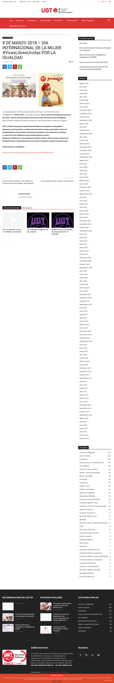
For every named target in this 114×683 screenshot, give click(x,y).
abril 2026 (83, 97)
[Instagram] (102, 1)
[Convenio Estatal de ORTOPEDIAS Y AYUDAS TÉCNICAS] (45, 630)
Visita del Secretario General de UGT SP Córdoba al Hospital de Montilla (93, 68)
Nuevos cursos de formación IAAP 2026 (93, 62)
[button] (109, 21)
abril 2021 (83, 244)
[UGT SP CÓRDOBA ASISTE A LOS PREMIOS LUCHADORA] (13, 220)
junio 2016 (83, 425)
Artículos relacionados (12, 208)
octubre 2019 (84, 301)
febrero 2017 (84, 398)
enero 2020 (83, 291)
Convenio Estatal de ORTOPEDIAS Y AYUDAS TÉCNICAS (60, 629)
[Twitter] (106, 1)
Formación (58, 20)
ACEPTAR (57, 681)
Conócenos (31, 20)
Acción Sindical (45, 20)
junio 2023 (83, 167)
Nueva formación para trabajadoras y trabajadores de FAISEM (92, 56)
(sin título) (83, 43)
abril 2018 (83, 355)
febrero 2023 (84, 180)
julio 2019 (83, 308)
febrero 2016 (84, 438)
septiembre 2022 (85, 194)
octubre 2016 (84, 412)
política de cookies (50, 679)
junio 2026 (83, 90)
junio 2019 (83, 311)
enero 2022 (83, 217)
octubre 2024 (84, 130)
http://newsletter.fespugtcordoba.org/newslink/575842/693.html (27, 153)
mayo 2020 (83, 278)
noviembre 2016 (85, 408)
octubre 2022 (84, 190)
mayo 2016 (83, 428)
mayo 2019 (83, 314)
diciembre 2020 (85, 257)
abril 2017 (83, 391)
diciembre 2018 (85, 331)
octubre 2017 (84, 375)
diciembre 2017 (85, 368)
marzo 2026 (83, 100)
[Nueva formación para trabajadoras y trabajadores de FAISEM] (8, 628)
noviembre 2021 (85, 224)
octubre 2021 (84, 227)
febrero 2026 (84, 103)
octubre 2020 (84, 264)
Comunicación (72, 20)
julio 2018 (83, 345)
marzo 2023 (83, 177)
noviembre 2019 (85, 298)
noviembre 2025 (85, 113)
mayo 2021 (83, 241)
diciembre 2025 (85, 110)
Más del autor (27, 208)
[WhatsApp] (20, 67)
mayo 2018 (83, 351)
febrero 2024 (84, 144)
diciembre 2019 (85, 294)
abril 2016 (83, 432)
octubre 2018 (84, 338)
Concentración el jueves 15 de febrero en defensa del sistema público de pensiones (18, 182)
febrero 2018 (84, 361)
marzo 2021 (83, 247)
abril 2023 (83, 174)
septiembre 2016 (85, 415)
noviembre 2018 (85, 335)
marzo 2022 (83, 211)
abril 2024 (83, 137)
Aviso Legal (36, 1)
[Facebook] (99, 1)
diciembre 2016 (85, 405)
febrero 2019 (84, 324)
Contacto (43, 1)
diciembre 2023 (85, 147)
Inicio (11, 20)
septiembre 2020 (85, 268)
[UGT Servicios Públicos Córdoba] (57, 10)
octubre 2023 (84, 154)
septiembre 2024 (85, 134)
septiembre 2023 (85, 157)
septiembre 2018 (85, 341)
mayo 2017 (83, 388)
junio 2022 (83, 201)
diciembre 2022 (85, 187)
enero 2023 (83, 184)
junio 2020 (83, 274)
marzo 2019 (83, 321)
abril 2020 (83, 281)
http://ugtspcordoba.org (25, 197)
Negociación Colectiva (17, 26)
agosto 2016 (83, 418)
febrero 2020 (84, 288)
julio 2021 (83, 234)
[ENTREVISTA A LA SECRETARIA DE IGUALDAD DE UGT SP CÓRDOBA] (63, 220)
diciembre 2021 (85, 221)
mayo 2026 (83, 93)
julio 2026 (83, 87)
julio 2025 (83, 127)
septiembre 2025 (85, 120)
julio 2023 (83, 164)
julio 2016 (83, 422)
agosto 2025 (83, 123)
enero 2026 (83, 107)
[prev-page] (3, 238)
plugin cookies (108, 680)
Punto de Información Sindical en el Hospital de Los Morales (95, 49)
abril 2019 (83, 318)
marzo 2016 (83, 435)
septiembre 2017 (85, 378)
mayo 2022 (83, 204)
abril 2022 (83, 207)
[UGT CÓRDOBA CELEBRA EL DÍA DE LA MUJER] (38, 220)
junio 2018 (83, 348)
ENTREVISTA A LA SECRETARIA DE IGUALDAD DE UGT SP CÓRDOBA (62, 232)
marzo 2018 (83, 358)
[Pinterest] (15, 67)
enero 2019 (83, 328)
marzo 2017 (83, 395)
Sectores (19, 20)
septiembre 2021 (85, 231)
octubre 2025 (84, 117)
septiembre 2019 (85, 304)
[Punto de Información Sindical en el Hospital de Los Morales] (8, 617)
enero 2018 (83, 365)
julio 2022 (83, 197)
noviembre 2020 (85, 261)
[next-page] (7, 238)
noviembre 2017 (85, 371)
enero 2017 (83, 402)
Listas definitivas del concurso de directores (57, 181)
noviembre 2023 (85, 150)
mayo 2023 (83, 170)
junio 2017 (83, 385)
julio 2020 (83, 271)
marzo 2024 (83, 140)
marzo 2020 (83, 284)
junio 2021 (83, 237)
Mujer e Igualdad (88, 20)
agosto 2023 (83, 160)
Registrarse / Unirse (25, 1)
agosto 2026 (83, 83)
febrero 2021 (84, 251)
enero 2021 (83, 254)
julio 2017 (83, 381)
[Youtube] (110, 1)
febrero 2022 (84, 214)
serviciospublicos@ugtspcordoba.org (54, 672)
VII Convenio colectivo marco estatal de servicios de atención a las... (62, 605)
